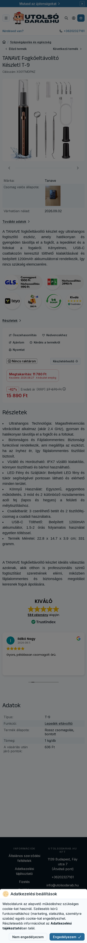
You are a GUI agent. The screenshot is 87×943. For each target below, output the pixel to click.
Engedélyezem (64, 937)
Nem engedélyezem (28, 937)
